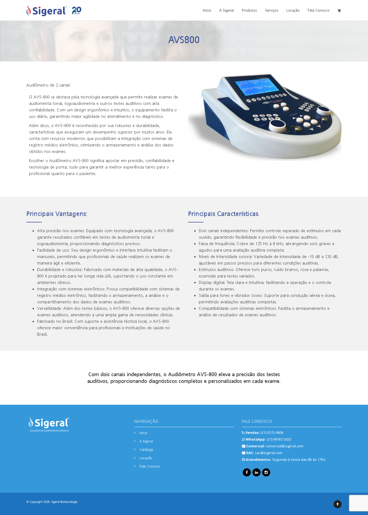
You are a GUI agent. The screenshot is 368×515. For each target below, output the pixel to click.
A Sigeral (226, 10)
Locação (293, 10)
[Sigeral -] (53, 10)
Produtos (249, 10)
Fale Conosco (318, 10)
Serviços (271, 10)
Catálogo (146, 449)
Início (207, 10)
